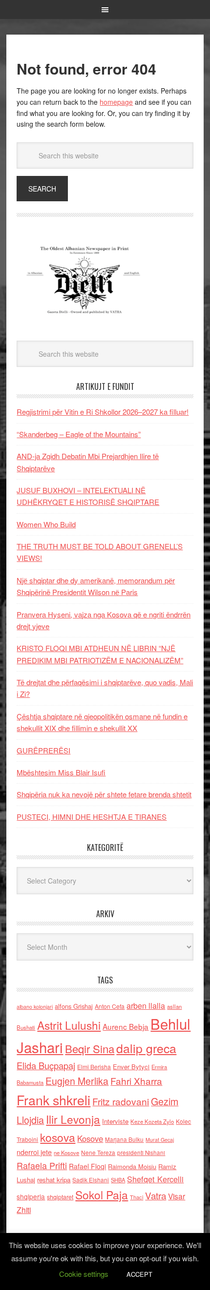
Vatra (155, 1195)
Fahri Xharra (136, 1080)
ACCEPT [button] (139, 1274)
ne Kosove (66, 1152)
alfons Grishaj (74, 1006)
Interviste (115, 1121)
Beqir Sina (89, 1048)
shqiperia (31, 1196)
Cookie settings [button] (83, 1274)
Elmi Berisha (94, 1066)
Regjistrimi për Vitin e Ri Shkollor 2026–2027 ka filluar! (103, 411)
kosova (57, 1137)
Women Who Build (46, 524)
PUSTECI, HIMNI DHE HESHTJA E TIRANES (92, 816)
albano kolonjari (35, 1006)
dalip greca (146, 1048)
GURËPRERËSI (43, 750)
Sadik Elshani (90, 1179)
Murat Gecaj (160, 1139)
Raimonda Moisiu (132, 1166)
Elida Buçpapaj (46, 1065)
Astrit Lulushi (69, 1025)
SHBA (118, 1180)
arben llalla (145, 1005)
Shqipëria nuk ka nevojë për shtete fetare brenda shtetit (104, 794)
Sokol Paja (101, 1194)
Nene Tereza (98, 1152)
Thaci (136, 1197)
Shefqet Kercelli (155, 1179)
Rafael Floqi (87, 1166)
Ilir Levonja (73, 1119)
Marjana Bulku (124, 1139)
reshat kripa (53, 1179)
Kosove (90, 1138)
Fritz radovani (120, 1101)
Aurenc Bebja (125, 1026)
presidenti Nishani (141, 1152)
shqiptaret (60, 1197)
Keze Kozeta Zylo (152, 1121)
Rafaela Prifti (42, 1165)
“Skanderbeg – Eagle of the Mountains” (79, 434)
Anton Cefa (110, 1006)
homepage (116, 102)
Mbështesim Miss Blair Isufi (61, 772)
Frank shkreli (53, 1099)
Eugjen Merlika (76, 1081)
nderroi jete (34, 1152)
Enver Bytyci (131, 1066)
